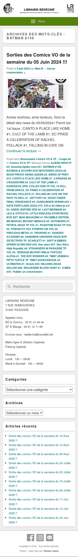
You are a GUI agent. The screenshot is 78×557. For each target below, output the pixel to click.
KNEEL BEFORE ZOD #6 (26, 209)
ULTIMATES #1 (15, 264)
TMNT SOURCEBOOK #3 (45, 260)
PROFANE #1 (42, 233)
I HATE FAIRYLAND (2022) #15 (38, 203)
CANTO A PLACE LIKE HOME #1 (32, 178)
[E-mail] (49, 537)
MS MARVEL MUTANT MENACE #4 (27, 221)
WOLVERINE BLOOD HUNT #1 (42, 268)
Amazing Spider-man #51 (26, 167)
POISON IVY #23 (21, 229)
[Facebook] (30, 537)
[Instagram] (40, 537)
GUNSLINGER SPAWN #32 (52, 202)
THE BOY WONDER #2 (34, 256)
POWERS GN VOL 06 (45, 229)
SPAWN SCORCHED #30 (21, 244)
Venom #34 (32, 264)
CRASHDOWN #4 (17, 182)
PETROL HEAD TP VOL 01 (22, 225)
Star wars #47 (46, 244)
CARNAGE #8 (62, 178)
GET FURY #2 (38, 198)
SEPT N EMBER (56, 240)
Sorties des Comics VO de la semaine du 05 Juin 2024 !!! (38, 58)
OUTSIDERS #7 (60, 221)
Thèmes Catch (50, 550)
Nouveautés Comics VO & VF (38, 159)
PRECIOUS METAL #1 (19, 233)
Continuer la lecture (23, 150)
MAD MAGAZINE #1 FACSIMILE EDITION (44, 217)
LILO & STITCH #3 (17, 213)
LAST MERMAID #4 (54, 209)
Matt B (39, 68)
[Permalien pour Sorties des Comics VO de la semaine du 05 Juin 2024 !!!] (37, 111)
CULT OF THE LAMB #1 (43, 182)
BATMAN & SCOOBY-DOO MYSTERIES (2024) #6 (36, 170)
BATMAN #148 (52, 167)
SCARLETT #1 (37, 240)
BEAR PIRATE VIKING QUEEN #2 (26, 174)
